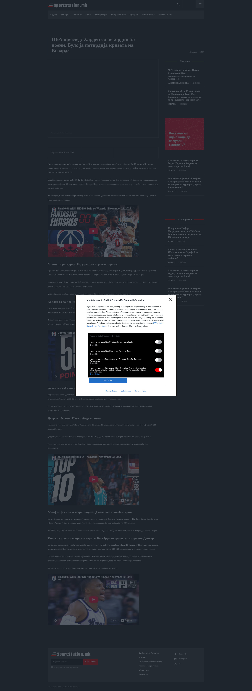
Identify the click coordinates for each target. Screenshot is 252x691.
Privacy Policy (141, 391)
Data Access (126, 391)
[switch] (158, 342)
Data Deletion (111, 391)
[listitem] (126, 336)
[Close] (171, 300)
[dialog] (126, 345)
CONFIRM (108, 381)
